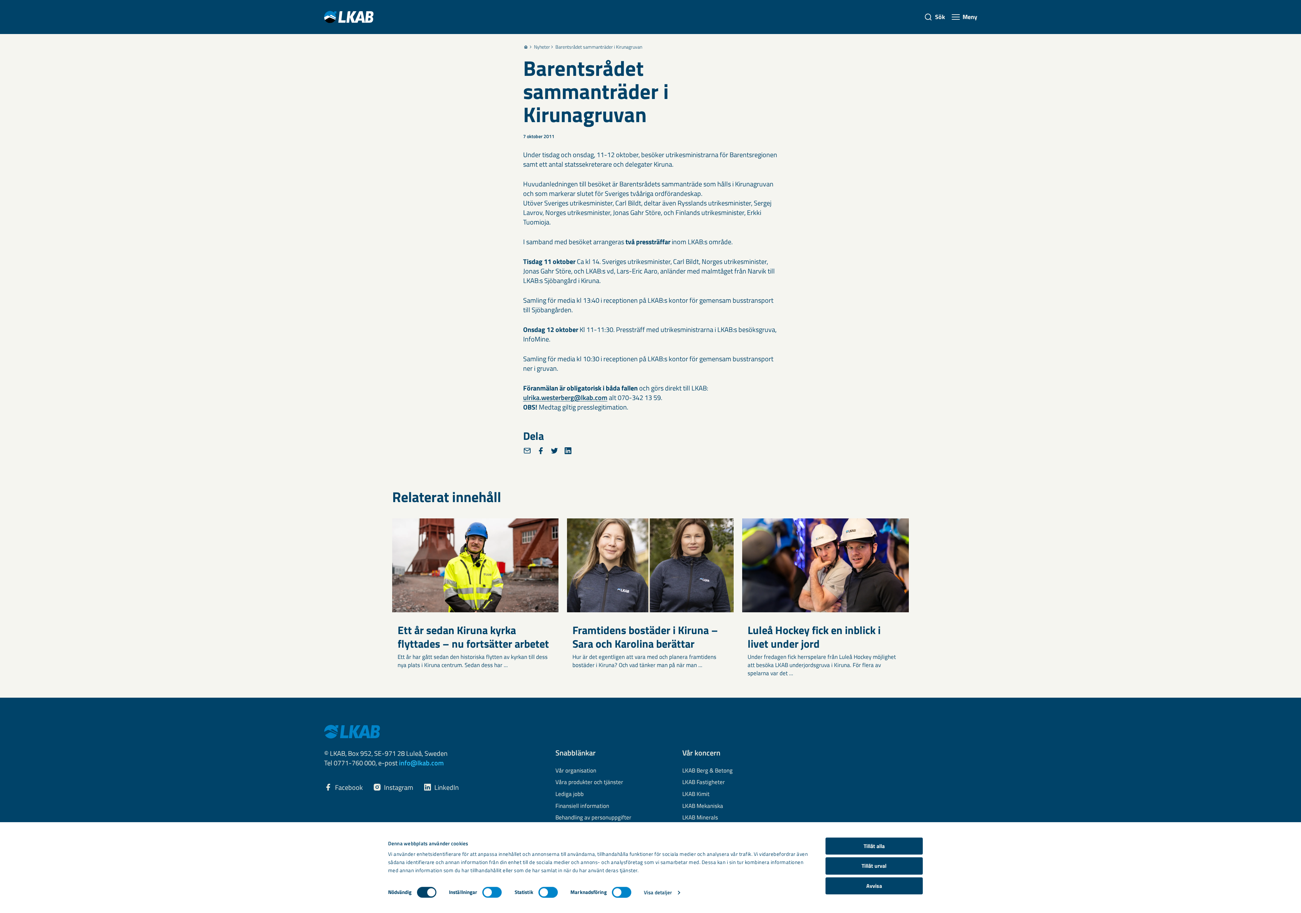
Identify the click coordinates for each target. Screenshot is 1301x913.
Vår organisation (575, 770)
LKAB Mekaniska (702, 806)
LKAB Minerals (700, 817)
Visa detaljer (658, 892)
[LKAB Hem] (348, 17)
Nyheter (542, 47)
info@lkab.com (421, 763)
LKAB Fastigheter (703, 782)
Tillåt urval (874, 866)
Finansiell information (582, 806)
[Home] (526, 47)
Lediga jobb (569, 794)
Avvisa (874, 886)
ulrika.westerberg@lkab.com (565, 397)
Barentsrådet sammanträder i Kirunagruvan (598, 47)
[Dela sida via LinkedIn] (568, 451)
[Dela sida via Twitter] (554, 451)
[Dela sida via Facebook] (541, 451)
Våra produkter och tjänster (589, 782)
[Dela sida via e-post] (527, 451)
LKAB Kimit (696, 794)
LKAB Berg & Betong (707, 770)
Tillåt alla (874, 846)
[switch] (492, 892)
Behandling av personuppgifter (593, 817)
